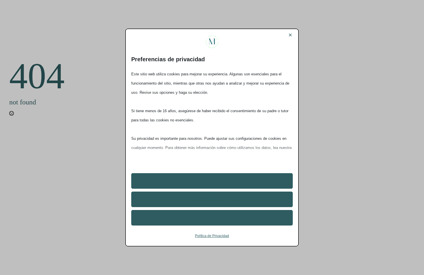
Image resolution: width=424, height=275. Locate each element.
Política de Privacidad (212, 236)
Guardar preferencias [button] (212, 217)
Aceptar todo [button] (212, 181)
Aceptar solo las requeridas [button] (212, 199)
